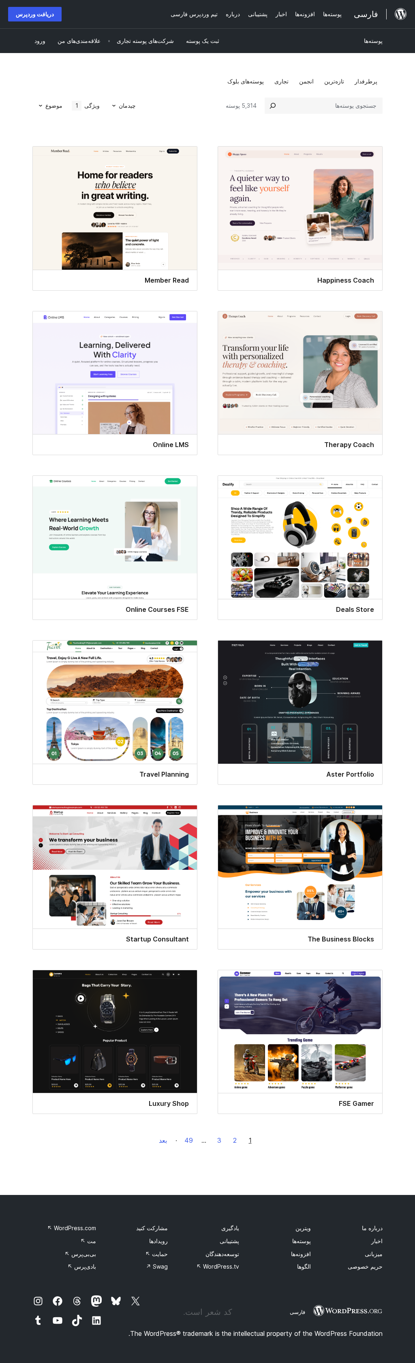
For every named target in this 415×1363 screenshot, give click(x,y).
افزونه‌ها (301, 1253)
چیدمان (127, 105)
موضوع (53, 105)
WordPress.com (71, 1228)
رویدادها (158, 1240)
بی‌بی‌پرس (80, 1253)
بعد (163, 1140)
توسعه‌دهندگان (222, 1253)
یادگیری (230, 1228)
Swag (157, 1266)
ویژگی (87, 105)
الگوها (304, 1266)
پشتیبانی (229, 1240)
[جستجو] (273, 106)
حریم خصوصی (365, 1266)
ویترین (303, 1228)
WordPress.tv (217, 1266)
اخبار (377, 1240)
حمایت (156, 1253)
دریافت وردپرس (35, 14)
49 (188, 1140)
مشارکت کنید (152, 1228)
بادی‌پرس (81, 1266)
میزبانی (374, 1253)
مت (88, 1240)
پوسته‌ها (373, 40)
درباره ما (372, 1228)
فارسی (297, 1312)
